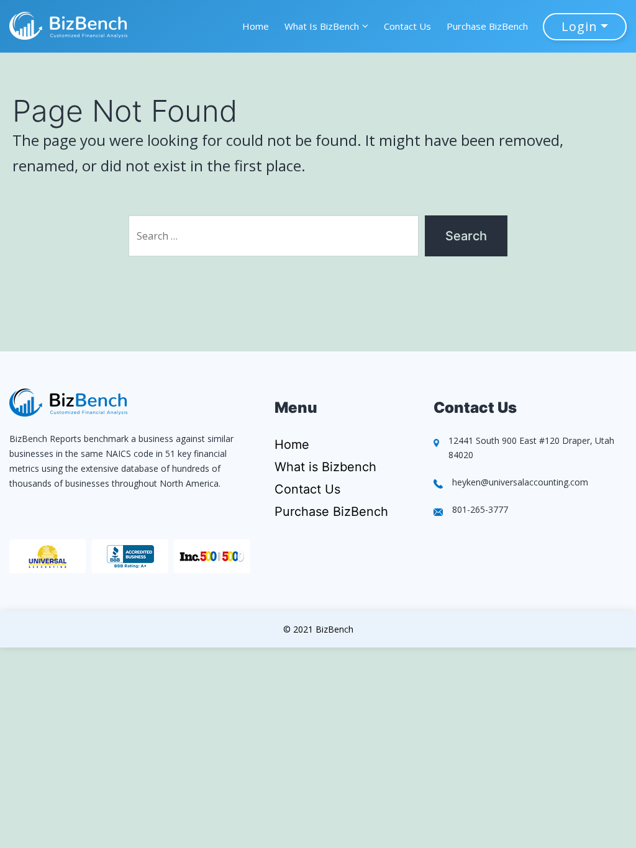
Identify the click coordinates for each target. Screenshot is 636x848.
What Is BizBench (321, 26)
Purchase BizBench (487, 26)
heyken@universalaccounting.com (520, 482)
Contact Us (407, 26)
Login (579, 26)
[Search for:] (274, 232)
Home (255, 26)
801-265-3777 (480, 509)
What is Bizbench (325, 466)
